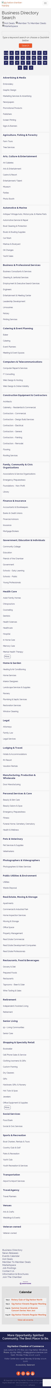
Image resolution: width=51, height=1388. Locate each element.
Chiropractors (9, 604)
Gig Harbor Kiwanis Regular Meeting (28, 1302)
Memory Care (9, 646)
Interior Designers (10, 681)
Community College (12, 546)
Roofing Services (10, 455)
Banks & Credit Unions (12, 513)
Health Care (10, 591)
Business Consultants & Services (17, 271)
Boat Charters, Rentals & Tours (16, 1142)
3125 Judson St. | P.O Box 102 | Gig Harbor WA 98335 (25, 1350)
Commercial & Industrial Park (15, 909)
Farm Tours (8, 141)
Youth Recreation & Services (15, 1166)
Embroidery (8, 84)
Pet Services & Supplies (13, 845)
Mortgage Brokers (11, 531)
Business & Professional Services (21, 265)
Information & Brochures (15, 1274)
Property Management (13, 933)
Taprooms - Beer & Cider (14, 984)
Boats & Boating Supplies (14, 232)
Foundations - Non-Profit (14, 486)
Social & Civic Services (13, 1126)
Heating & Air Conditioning (14, 669)
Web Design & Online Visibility (16, 386)
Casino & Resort (10, 175)
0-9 (6, 53)
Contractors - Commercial (14, 413)
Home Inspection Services (14, 915)
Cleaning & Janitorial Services (15, 277)
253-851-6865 (15, 1352)
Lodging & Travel (12, 747)
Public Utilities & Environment (20, 875)
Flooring (6, 449)
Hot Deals (9, 22)
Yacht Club (8, 1160)
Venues (7, 1205)
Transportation (11, 1174)
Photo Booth (8, 199)
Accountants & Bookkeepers (15, 507)
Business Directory (12, 1250)
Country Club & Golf (12, 1148)
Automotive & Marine (15, 207)
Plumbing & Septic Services (15, 699)
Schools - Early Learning (13, 570)
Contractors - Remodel (13, 443)
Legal (6, 720)
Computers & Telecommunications (22, 361)
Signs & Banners (10, 126)
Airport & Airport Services (14, 1181)
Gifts (5, 1079)
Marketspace (11, 25)
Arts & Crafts (8, 1212)
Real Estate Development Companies (19, 945)
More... (7, 656)
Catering (6, 341)
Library (6, 492)
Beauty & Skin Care (11, 800)
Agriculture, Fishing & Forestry (20, 135)
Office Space (8, 927)
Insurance (7, 525)
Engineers (7, 289)
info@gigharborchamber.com (35, 1352)
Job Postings (9, 1268)
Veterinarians (8, 851)
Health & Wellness (11, 830)
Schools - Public (10, 576)
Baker (5, 335)
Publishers (7, 114)
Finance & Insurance (14, 500)
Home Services (9, 675)
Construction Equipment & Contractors (25, 395)
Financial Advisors (11, 519)
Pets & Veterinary (13, 839)
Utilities (6, 882)
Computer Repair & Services (15, 368)
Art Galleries (8, 163)
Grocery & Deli (9, 967)
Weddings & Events (11, 1218)
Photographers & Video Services (17, 867)
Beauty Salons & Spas (12, 806)
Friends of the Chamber (13, 558)
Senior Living (10, 1021)
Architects (7, 401)
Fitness (6, 818)
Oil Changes (8, 250)
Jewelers (7, 1097)
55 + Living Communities (13, 1027)
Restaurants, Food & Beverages (21, 960)
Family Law (8, 733)
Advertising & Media (14, 77)
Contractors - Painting (12, 437)
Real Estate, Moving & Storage (20, 897)
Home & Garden (12, 663)
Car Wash (7, 238)
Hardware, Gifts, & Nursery (14, 1085)
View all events (25, 1320)
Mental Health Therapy (13, 652)
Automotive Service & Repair (15, 220)
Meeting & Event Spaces (13, 353)
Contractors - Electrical (13, 425)
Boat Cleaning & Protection (15, 226)
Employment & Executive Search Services (21, 283)
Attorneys (7, 727)
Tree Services (9, 147)
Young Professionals (12, 582)
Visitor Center (10, 1359)
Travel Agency (11, 1190)
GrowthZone (33, 1383)
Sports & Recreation (14, 1135)
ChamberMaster (22, 1385)
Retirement (9, 999)
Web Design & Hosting (13, 380)
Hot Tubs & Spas (10, 1091)
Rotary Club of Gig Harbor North (26, 1298)
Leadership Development (14, 301)
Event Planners (9, 347)
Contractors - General (12, 431)
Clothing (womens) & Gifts (14, 1061)
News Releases (10, 1253)
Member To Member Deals (32, 22)
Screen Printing (9, 120)
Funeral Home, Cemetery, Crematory (19, 824)
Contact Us (8, 1271)
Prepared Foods (10, 973)
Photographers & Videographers (21, 860)
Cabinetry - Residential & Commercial (19, 407)
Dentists (6, 616)
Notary (6, 313)
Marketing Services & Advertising (17, 96)
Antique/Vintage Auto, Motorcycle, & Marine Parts (25, 214)
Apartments (8, 903)
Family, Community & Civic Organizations (18, 466)
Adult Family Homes (12, 598)
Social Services (11, 1114)
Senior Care (8, 1033)
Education (7, 552)
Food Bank (8, 1120)
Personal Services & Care (17, 793)
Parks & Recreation (11, 1154)
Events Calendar (11, 1256)
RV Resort (7, 760)
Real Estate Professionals (14, 951)
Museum (7, 187)
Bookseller (7, 1049)
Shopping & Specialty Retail (19, 1042)
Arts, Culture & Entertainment (20, 156)
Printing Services (10, 319)
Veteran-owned (12, 1226)
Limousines (8, 307)
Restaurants (8, 978)
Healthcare (8, 628)
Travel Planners (9, 1196)
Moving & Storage (11, 921)
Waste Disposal (10, 888)
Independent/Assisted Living (15, 1006)
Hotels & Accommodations (15, 754)
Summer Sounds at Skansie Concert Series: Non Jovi (24, 1307)
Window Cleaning (10, 711)
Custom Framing (10, 1067)
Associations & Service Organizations (19, 474)
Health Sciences (10, 622)
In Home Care (9, 640)
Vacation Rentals (10, 766)
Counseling (8, 610)
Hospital (6, 634)
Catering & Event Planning (18, 328)
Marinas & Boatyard (11, 244)
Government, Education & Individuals (24, 540)
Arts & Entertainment (12, 169)
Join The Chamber (12, 1277)
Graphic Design (9, 90)
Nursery (6, 693)
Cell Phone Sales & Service (14, 1055)
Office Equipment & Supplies (15, 1103)
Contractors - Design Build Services (18, 419)
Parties (6, 193)
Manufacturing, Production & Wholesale (19, 776)
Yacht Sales (8, 256)
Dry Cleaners (8, 1073)
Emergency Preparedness (14, 480)
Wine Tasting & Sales (12, 990)
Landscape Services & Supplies (16, 687)
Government (8, 564)
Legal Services (9, 739)
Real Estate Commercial (13, 939)
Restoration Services (12, 705)
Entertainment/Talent (12, 181)
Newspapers (8, 102)
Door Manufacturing (12, 784)
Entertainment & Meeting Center (17, 295)
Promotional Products (12, 108)
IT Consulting (9, 374)
